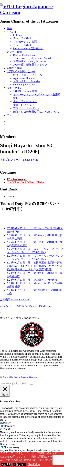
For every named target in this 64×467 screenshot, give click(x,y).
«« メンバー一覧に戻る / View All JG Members (26, 306)
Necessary (9, 426)
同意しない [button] (19, 464)
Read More (34, 464)
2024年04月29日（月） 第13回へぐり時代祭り (33, 279)
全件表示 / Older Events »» (14, 299)
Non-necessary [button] (7, 444)
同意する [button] (6, 464)
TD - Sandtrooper (17, 179)
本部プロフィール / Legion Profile (19, 159)
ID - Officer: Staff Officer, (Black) (25, 182)
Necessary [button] (5, 422)
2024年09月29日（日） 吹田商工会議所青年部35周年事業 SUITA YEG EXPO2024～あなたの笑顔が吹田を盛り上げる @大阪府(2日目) (34, 266)
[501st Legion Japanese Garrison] (32, 12)
